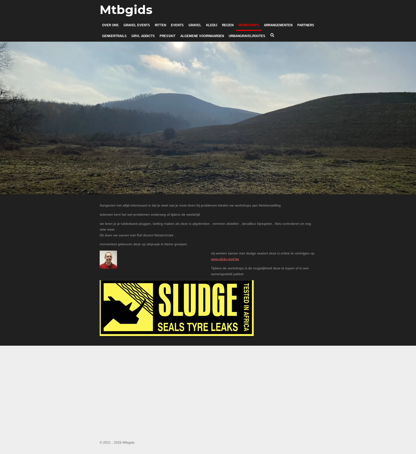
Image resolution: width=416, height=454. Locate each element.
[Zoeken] (272, 35)
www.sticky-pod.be (225, 259)
